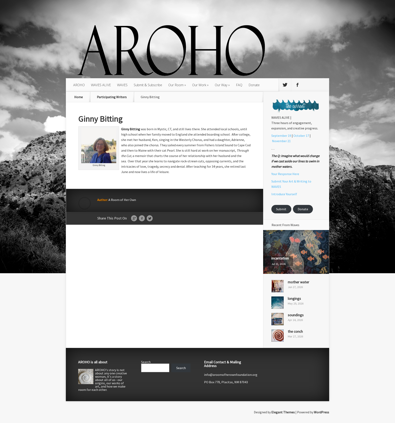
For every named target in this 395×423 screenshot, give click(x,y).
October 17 (301, 136)
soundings (296, 315)
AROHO (79, 85)
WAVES (122, 85)
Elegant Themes (283, 412)
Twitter (149, 218)
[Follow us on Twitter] (285, 85)
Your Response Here (285, 174)
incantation (280, 258)
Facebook (142, 218)
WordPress (321, 412)
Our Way (221, 85)
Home (78, 97)
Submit (281, 209)
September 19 (281, 136)
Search (146, 362)
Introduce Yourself (284, 194)
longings (294, 298)
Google (134, 218)
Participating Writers (112, 97)
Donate (254, 85)
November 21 (281, 141)
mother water (298, 282)
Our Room (176, 85)
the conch (295, 331)
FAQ (239, 85)
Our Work (199, 85)
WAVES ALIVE (101, 85)
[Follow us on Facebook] (297, 85)
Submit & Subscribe (148, 85)
